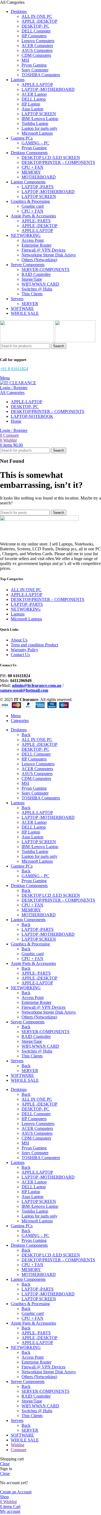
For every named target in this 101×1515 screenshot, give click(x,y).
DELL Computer (36, 31)
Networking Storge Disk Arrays (49, 255)
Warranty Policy (24, 649)
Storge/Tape (32, 279)
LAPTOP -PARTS (38, 186)
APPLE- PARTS (36, 221)
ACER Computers (37, 45)
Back (26, 734)
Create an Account (16, 1492)
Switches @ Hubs (37, 289)
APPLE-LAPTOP (37, 84)
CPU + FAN (32, 167)
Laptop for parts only (39, 128)
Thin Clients (32, 294)
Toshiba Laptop (35, 123)
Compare (18, 1449)
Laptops (18, 614)
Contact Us (20, 654)
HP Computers (34, 36)
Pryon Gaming (34, 65)
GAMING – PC (35, 143)
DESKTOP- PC (35, 26)
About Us (19, 640)
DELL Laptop (34, 99)
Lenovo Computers (38, 40)
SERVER (30, 303)
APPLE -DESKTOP (39, 21)
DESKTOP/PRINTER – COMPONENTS (58, 162)
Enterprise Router (36, 245)
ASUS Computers (37, 50)
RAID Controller (36, 274)
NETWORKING (26, 609)
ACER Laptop (34, 94)
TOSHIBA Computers (41, 74)
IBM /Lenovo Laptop (40, 118)
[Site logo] (27, 340)
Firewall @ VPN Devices (43, 250)
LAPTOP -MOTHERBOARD (48, 89)
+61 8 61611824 (14, 368)
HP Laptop (31, 104)
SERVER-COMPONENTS (45, 269)
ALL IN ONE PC (37, 16)
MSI (25, 60)
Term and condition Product (34, 645)
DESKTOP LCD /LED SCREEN (51, 157)
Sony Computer (35, 70)
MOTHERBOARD (39, 177)
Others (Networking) (39, 259)
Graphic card (33, 206)
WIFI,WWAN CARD (40, 284)
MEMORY (31, 172)
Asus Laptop (32, 109)
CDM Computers (36, 55)
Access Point (33, 240)
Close (5, 1463)
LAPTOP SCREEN (39, 113)
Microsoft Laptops (37, 133)
